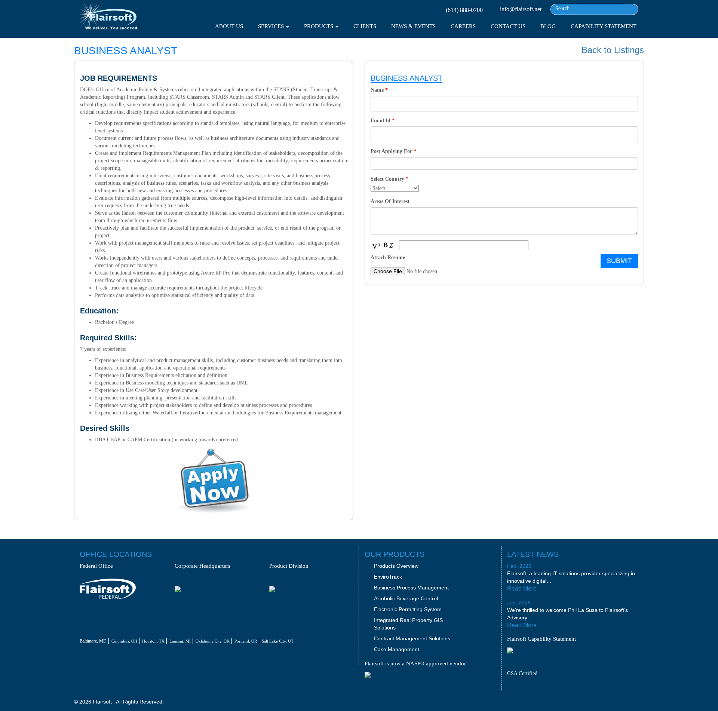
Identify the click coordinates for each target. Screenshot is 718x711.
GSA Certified (522, 673)
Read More (522, 588)
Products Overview (396, 566)
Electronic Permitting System (408, 609)
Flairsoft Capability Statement (541, 639)
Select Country (389, 179)
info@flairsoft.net (520, 9)
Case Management (396, 649)
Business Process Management (411, 588)
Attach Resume (388, 257)
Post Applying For (393, 151)
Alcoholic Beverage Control (406, 598)
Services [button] (271, 26)
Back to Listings (613, 50)
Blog (548, 26)
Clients (364, 26)
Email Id (383, 120)
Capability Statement (603, 26)
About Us (229, 26)
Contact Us (508, 26)
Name (379, 90)
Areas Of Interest (390, 201)
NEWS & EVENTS (413, 26)
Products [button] (319, 26)
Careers (463, 26)
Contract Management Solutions (412, 638)
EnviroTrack (388, 577)
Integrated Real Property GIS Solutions (408, 624)
